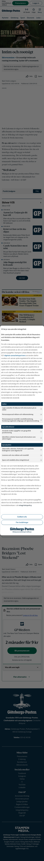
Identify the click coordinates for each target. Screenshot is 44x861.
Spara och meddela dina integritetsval (15, 460)
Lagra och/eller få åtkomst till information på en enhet (19, 409)
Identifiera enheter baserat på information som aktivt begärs (19, 438)
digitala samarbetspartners (15, 355)
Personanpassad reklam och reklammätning (17, 414)
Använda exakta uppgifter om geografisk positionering (16, 432)
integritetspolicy (25, 505)
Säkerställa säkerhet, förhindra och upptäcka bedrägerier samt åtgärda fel (18, 450)
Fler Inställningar (22, 522)
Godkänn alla (22, 517)
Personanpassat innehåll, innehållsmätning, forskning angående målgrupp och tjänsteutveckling (20, 420)
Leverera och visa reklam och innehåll (15, 455)
